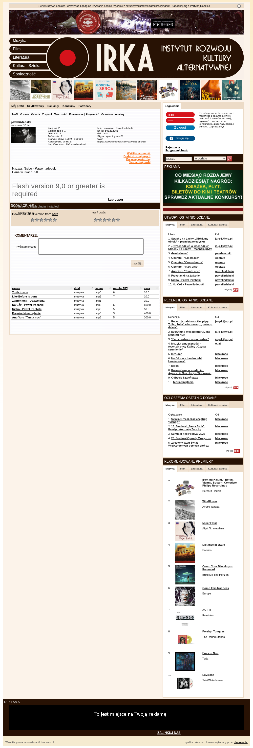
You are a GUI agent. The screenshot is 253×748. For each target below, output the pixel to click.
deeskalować (179, 253)
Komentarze (76, 114)
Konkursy (69, 105)
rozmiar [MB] (120, 288)
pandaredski (223, 253)
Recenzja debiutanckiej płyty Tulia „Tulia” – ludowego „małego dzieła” (190, 324)
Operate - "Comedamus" (187, 262)
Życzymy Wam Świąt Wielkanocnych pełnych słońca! (189, 444)
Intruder (176, 353)
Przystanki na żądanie (26, 313)
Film (17, 49)
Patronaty (85, 105)
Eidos (175, 365)
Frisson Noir (210, 653)
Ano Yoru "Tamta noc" (26, 317)
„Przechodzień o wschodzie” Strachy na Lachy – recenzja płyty (190, 247)
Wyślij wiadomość (138, 153)
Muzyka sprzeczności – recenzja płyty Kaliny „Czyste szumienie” (187, 346)
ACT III (206, 609)
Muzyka (19, 40)
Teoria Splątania (183, 382)
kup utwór (115, 199)
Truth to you (20, 292)
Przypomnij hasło (177, 150)
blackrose (221, 353)
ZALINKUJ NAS (169, 733)
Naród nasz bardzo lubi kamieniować (185, 360)
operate (220, 257)
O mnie (24, 114)
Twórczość (60, 114)
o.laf (218, 343)
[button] (137, 263)
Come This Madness (215, 588)
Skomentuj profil (139, 162)
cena (147, 288)
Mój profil (17, 105)
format (99, 288)
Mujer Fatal (209, 523)
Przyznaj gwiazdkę (138, 159)
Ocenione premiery (113, 114)
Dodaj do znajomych (137, 156)
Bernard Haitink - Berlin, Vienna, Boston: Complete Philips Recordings (219, 482)
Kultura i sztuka (217, 224)
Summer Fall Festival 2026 (188, 433)
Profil (15, 114)
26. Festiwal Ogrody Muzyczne (191, 438)
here (55, 214)
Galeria (35, 114)
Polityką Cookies (200, 5)
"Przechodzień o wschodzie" (190, 339)
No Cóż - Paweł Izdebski (27, 304)
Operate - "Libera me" (185, 257)
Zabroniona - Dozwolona (28, 300)
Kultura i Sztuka (27, 66)
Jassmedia (241, 742)
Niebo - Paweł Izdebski (27, 309)
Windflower (209, 501)
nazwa (16, 288)
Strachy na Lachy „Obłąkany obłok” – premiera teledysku (188, 240)
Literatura (21, 57)
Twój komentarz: (26, 246)
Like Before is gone (24, 296)
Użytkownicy (35, 105)
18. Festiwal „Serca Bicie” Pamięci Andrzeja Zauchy (186, 428)
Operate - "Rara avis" (184, 266)
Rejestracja (173, 147)
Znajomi (47, 114)
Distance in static (213, 544)
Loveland (208, 674)
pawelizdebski (224, 271)
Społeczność (24, 74)
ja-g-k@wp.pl (223, 238)
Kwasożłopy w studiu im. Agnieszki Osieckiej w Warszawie (189, 372)
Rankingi (53, 105)
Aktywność (92, 114)
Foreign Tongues (213, 631)
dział (77, 288)
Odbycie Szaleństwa (184, 377)
